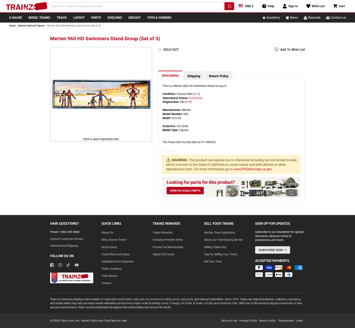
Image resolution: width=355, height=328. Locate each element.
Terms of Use (229, 320)
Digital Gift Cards (163, 254)
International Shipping (64, 245)
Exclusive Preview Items (168, 239)
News (293, 18)
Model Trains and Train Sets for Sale (104, 320)
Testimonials (286, 320)
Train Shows (109, 275)
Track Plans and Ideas (115, 254)
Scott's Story (109, 247)
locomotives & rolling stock (162, 299)
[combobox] (141, 6)
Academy (273, 18)
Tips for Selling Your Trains (220, 254)
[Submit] (229, 6)
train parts (186, 299)
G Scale (208, 303)
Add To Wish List (292, 50)
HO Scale (186, 303)
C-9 (197, 94)
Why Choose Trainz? (114, 239)
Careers (106, 283)
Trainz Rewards (162, 232)
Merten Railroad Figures (31, 25)
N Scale (197, 303)
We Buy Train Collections (219, 232)
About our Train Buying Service (223, 239)
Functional (195, 98)
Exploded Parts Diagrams (117, 261)
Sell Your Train (213, 261)
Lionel (164, 303)
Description (170, 75)
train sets (139, 299)
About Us (107, 232)
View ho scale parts (185, 190)
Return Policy (218, 76)
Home (12, 25)
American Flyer (228, 303)
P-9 (188, 102)
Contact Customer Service (66, 239)
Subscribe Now (271, 250)
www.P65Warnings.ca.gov (253, 169)
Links (299, 320)
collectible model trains (118, 299)
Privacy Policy (248, 320)
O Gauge (174, 303)
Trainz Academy (111, 268)
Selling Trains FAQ (215, 247)
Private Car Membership (168, 247)
